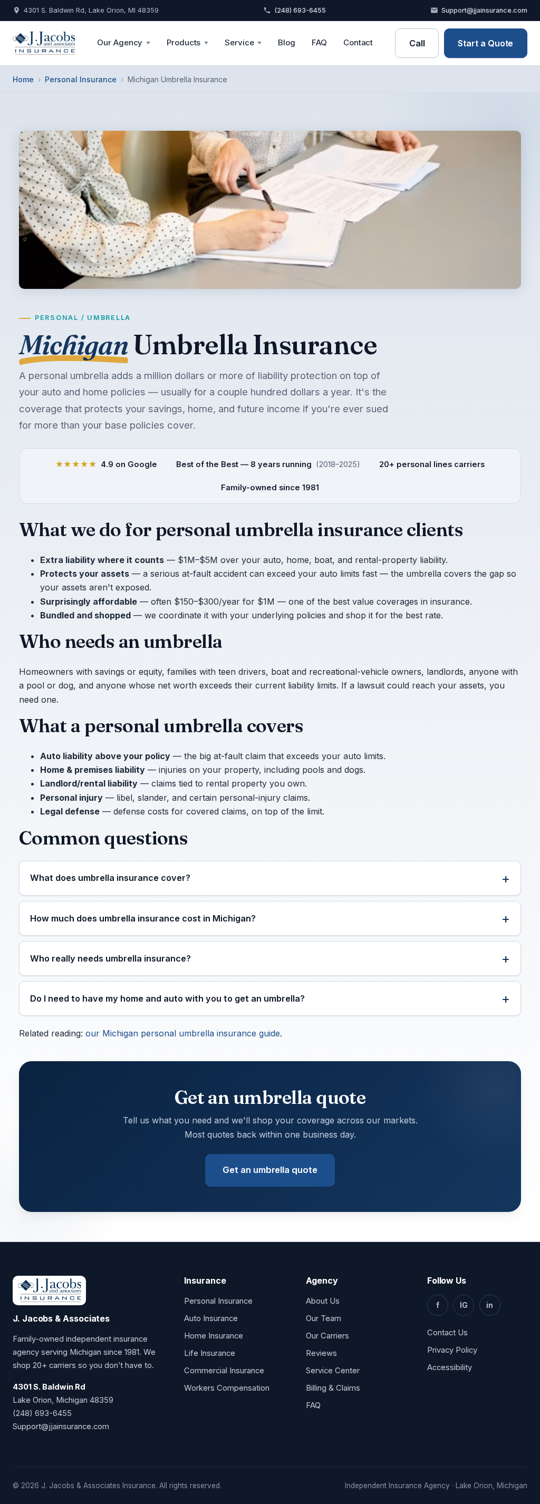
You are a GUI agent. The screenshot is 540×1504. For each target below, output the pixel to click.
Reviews (321, 1353)
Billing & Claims (333, 1388)
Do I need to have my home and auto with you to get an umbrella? (167, 998)
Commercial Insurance (224, 1370)
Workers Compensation (226, 1388)
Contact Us (447, 1332)
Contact (358, 42)
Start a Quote (485, 43)
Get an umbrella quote (270, 1170)
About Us (323, 1301)
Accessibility (449, 1367)
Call (417, 43)
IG (464, 1305)
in (489, 1305)
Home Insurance (213, 1336)
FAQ (319, 42)
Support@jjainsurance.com (484, 10)
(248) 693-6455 (300, 10)
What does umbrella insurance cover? (110, 877)
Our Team (323, 1318)
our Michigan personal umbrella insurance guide (182, 1033)
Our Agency (119, 42)
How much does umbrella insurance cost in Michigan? (143, 918)
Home (23, 79)
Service (239, 42)
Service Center (333, 1370)
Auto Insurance (211, 1318)
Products (183, 42)
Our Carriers (327, 1336)
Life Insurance (209, 1353)
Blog (286, 42)
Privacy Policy (452, 1350)
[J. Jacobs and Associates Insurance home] (44, 43)
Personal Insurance (81, 79)
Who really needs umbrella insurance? (110, 958)
